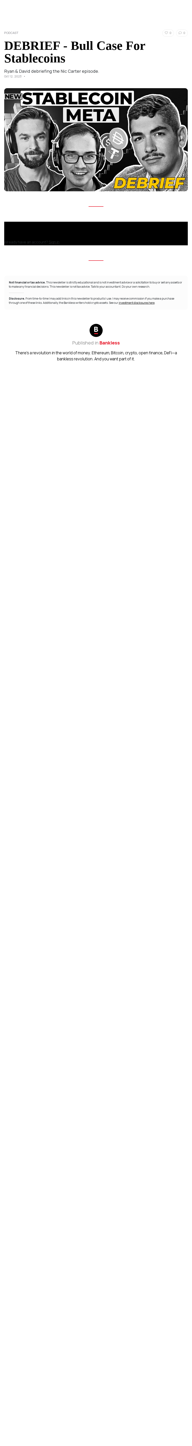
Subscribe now (18, 235)
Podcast (11, 33)
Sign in (54, 242)
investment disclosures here (137, 303)
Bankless (110, 343)
